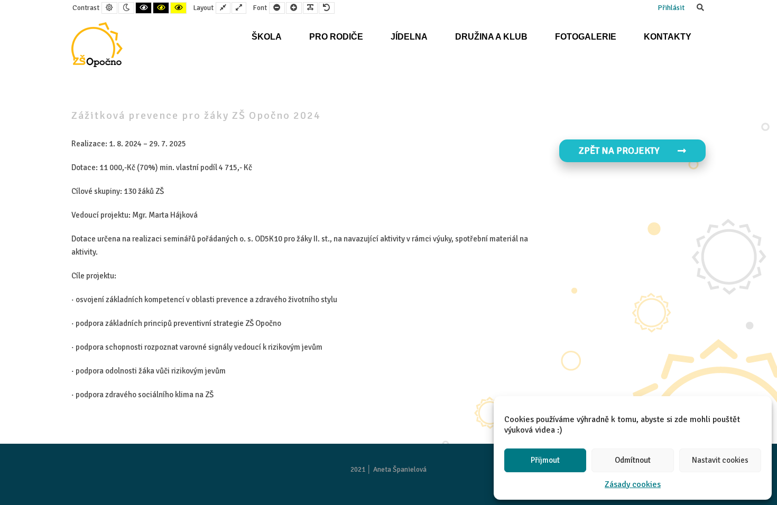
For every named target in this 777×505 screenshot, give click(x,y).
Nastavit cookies (720, 460)
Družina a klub (491, 36)
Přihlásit (671, 7)
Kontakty (667, 36)
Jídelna (409, 36)
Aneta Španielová (400, 469)
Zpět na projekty (619, 150)
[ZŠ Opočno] (97, 44)
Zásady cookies (633, 484)
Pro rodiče (336, 36)
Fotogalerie (585, 36)
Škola (267, 36)
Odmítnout (633, 460)
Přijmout (545, 460)
